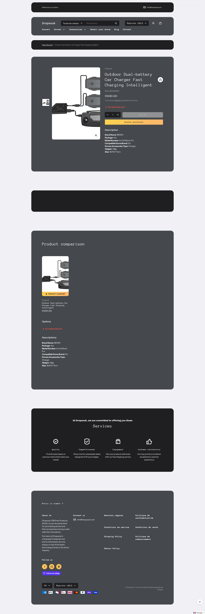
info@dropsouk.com (154, 7)
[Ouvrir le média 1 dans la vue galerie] (46, 102)
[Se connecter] (153, 23)
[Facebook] (44, 566)
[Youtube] (51, 566)
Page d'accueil (47, 45)
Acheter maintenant (134, 122)
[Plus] (118, 114)
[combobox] (102, 23)
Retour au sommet (51, 503)
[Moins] (107, 114)
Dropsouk (130, 587)
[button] (160, 23)
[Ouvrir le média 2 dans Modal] (76, 103)
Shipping (117, 100)
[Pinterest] (58, 566)
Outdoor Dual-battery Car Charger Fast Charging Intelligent (55, 305)
